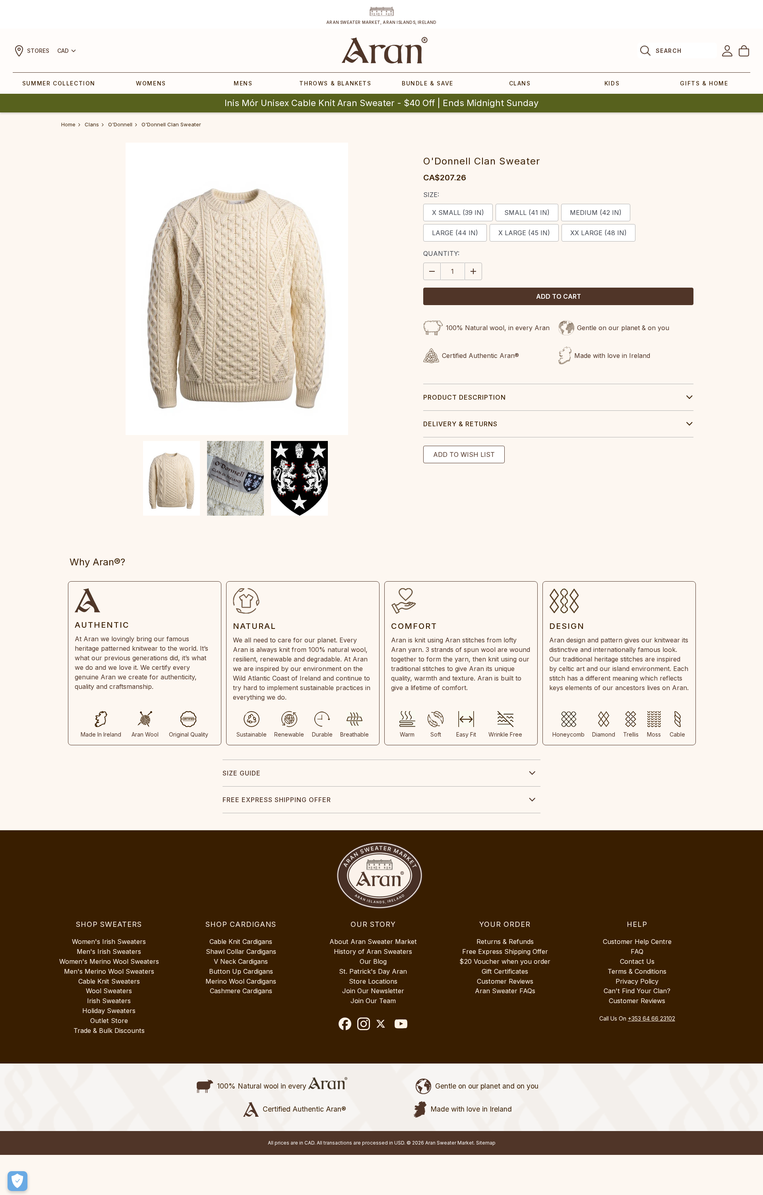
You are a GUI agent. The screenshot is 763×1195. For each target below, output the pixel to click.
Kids (612, 83)
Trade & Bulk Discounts (109, 1031)
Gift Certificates (505, 971)
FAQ (637, 951)
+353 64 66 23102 (651, 1018)
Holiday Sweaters (109, 1011)
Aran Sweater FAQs (505, 991)
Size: (431, 195)
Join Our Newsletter (373, 991)
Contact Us (637, 961)
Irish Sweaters (109, 1001)
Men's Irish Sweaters (109, 951)
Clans (520, 83)
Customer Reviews (505, 981)
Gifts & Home (704, 83)
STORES (38, 50)
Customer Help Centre (637, 942)
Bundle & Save (427, 83)
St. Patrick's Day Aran (373, 971)
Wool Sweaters (109, 991)
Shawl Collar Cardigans (241, 951)
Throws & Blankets (335, 83)
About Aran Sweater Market (373, 942)
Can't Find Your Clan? (637, 991)
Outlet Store (109, 1021)
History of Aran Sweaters (373, 951)
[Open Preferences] (17, 1181)
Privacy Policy (637, 981)
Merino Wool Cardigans (240, 981)
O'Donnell (120, 124)
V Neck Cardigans (241, 961)
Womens (151, 83)
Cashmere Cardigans (241, 991)
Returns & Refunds (505, 942)
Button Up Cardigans (241, 971)
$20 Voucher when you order (504, 961)
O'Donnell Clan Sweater (171, 124)
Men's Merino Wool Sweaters (109, 971)
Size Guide (242, 773)
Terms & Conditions (637, 971)
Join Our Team (373, 1001)
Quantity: (441, 253)
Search (669, 50)
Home (68, 124)
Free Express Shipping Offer (277, 800)
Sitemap (486, 1143)
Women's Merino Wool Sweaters (109, 961)
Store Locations (373, 981)
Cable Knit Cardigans (240, 942)
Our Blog (373, 961)
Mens (243, 83)
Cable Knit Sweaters (109, 981)
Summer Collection (58, 83)
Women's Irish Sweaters (109, 942)
